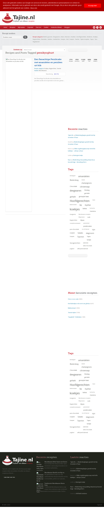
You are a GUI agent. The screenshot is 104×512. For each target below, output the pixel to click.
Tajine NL (70, 135)
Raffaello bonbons (81, 493)
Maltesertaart (72, 308)
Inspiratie (30, 27)
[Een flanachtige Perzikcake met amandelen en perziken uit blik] (18, 135)
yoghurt (72, 248)
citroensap (85, 187)
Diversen (67, 37)
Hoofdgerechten (81, 37)
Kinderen (89, 37)
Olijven (82, 220)
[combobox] (44, 49)
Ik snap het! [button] (92, 5)
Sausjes (63, 39)
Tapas (92, 39)
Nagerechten (36, 39)
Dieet (62, 37)
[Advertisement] (83, 80)
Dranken (73, 37)
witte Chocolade (87, 245)
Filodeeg (86, 190)
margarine (73, 214)
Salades (50, 39)
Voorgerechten (75, 243)
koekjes (75, 209)
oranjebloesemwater (75, 223)
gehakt (73, 197)
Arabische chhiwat (56, 27)
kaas (94, 200)
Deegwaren (56, 37)
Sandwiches (56, 39)
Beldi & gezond (47, 37)
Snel (67, 39)
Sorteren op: (18, 50)
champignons (86, 183)
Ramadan (44, 39)
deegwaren (75, 190)
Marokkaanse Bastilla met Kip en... (54, 472)
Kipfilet (88, 205)
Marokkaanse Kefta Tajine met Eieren (55, 462)
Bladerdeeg (74, 180)
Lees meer (39, 84)
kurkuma (92, 208)
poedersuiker (87, 226)
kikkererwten (73, 204)
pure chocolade (74, 229)
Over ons (38, 27)
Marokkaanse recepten (84, 214)
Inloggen (67, 27)
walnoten (85, 243)
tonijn (89, 240)
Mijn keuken (21, 27)
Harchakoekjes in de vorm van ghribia (79, 303)
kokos (85, 209)
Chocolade (73, 186)
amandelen (84, 176)
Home (5, 27)
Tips (96, 39)
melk (88, 217)
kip (81, 205)
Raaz (69, 160)
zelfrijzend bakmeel (82, 248)
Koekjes (95, 37)
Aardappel (72, 175)
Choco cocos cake (73, 299)
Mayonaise (81, 217)
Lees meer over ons (9, 477)
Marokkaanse (43, 70)
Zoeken (46, 27)
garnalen (87, 193)
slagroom (90, 233)
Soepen (71, 39)
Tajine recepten (84, 39)
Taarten (77, 39)
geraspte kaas (84, 196)
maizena (93, 211)
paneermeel (86, 223)
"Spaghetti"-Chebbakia (74, 317)
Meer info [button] (33, 8)
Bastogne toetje (78, 155)
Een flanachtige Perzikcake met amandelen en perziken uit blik (48, 62)
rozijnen (72, 233)
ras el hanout (85, 229)
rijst (93, 230)
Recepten (12, 27)
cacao (83, 180)
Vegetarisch (36, 41)
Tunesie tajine (72, 312)
